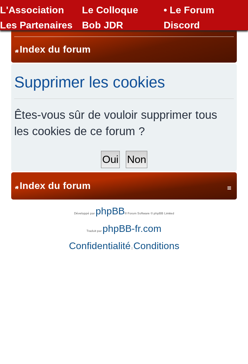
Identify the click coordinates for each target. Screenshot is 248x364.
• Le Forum (189, 10)
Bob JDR (102, 25)
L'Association (32, 10)
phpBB (110, 211)
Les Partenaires (36, 25)
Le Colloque (110, 10)
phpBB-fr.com (132, 228)
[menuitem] (100, 246)
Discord (182, 25)
